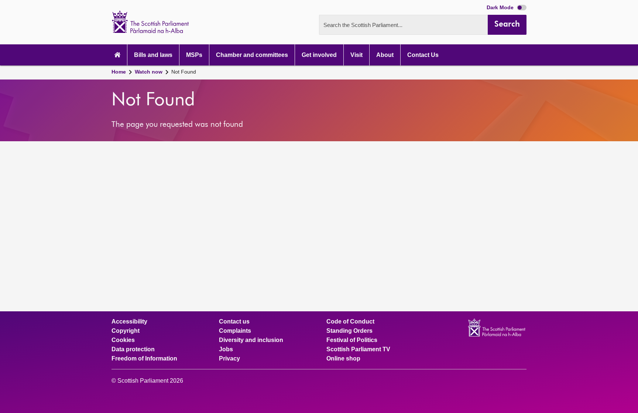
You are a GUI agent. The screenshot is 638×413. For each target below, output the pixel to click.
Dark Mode (501, 7)
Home (119, 72)
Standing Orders (349, 331)
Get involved (319, 55)
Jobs (226, 349)
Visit (356, 55)
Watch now (148, 72)
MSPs (194, 55)
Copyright (126, 331)
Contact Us (423, 55)
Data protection (133, 349)
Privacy (229, 359)
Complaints (235, 331)
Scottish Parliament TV (358, 349)
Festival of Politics (351, 340)
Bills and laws (153, 55)
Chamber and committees (252, 55)
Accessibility (129, 322)
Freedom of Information (144, 359)
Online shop (343, 359)
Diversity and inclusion (251, 340)
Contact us (234, 322)
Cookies (123, 340)
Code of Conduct (350, 322)
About (385, 55)
